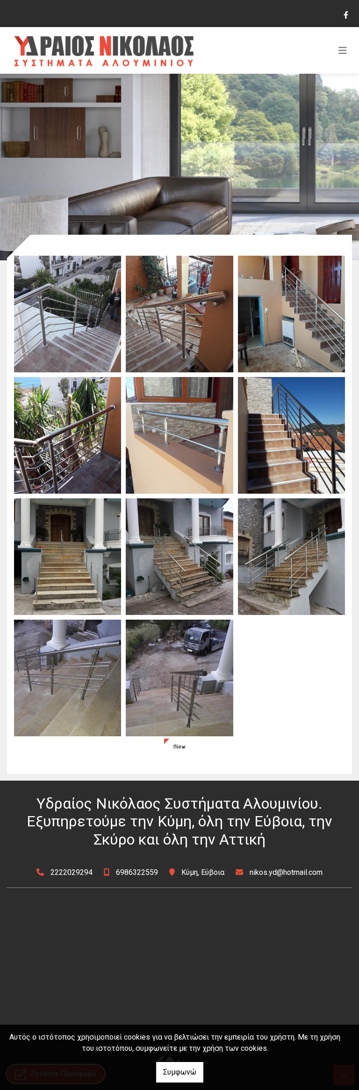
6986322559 (137, 872)
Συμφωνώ (179, 1072)
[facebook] (345, 14)
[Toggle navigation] (342, 50)
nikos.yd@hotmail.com (286, 872)
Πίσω (179, 746)
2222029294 (71, 872)
